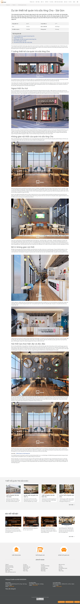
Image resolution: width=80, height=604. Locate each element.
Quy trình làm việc (26, 567)
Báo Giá (60, 569)
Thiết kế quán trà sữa (22, 5)
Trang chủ (32, 1)
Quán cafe (7, 568)
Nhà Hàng (61, 567)
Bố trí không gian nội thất (20, 41)
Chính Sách (25, 569)
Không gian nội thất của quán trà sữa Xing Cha (25, 39)
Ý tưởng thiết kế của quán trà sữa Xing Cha (24, 36)
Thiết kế (46, 1)
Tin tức (70, 1)
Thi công (51, 1)
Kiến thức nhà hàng (58, 1)
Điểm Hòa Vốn (62, 564)
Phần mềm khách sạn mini (10, 572)
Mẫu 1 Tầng (7, 570)
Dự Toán (42, 564)
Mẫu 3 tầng (43, 570)
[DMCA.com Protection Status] (40, 598)
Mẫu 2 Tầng (25, 570)
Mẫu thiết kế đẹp (44, 568)
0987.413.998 (11, 586)
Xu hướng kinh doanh (63, 568)
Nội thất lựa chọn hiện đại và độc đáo (23, 42)
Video (74, 1)
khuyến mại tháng (8, 569)
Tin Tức (60, 565)
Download (43, 567)
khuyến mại (25, 565)
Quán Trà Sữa (26, 568)
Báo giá (65, 1)
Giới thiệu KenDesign (9, 567)
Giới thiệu (38, 1)
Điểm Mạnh (43, 569)
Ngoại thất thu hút (18, 37)
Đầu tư (42, 1)
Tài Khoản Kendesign (45, 565)
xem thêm (71, 504)
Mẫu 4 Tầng (61, 570)
